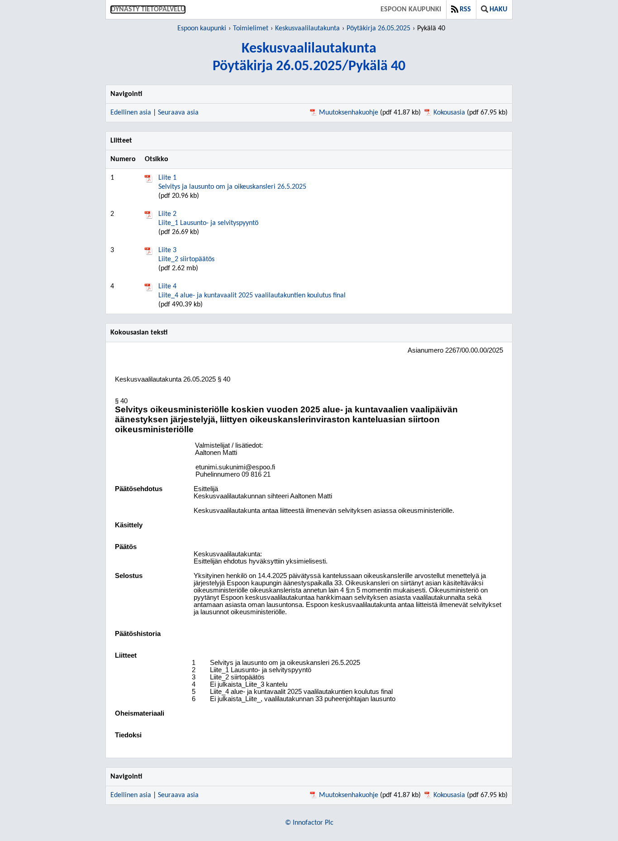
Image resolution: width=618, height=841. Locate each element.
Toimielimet (250, 28)
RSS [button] (465, 9)
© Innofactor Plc (309, 823)
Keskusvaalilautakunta (307, 28)
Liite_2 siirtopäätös (186, 255)
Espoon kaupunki (410, 9)
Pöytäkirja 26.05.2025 (378, 28)
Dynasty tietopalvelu (148, 9)
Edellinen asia (130, 112)
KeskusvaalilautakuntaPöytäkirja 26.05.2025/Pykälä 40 (309, 58)
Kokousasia (449, 112)
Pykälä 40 (431, 28)
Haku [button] (498, 9)
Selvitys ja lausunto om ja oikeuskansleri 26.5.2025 (232, 182)
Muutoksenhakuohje (348, 112)
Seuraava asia (178, 112)
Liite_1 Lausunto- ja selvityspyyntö (208, 218)
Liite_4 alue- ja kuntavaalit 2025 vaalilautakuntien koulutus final (252, 291)
